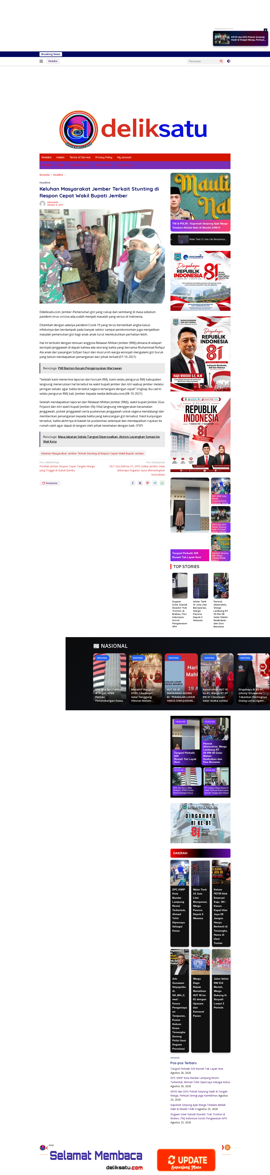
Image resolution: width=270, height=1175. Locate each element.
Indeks (60, 157)
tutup (51, 1145)
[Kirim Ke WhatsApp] (162, 483)
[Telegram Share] (155, 483)
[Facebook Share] (133, 483)
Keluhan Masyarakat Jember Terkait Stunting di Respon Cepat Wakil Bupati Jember (92, 453)
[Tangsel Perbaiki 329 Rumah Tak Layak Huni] (189, 504)
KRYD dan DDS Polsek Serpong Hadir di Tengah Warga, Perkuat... (248, 38)
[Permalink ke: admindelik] (42, 203)
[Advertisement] (110, 25)
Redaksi (52, 61)
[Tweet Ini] (140, 483)
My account (124, 157)
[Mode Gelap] (229, 61)
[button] (221, 61)
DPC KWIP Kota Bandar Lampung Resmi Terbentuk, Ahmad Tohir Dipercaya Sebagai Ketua (179, 910)
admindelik (52, 202)
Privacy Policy (104, 157)
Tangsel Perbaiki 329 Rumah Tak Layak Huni (196, 1068)
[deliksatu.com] (135, 129)
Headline (44, 182)
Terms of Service (80, 157)
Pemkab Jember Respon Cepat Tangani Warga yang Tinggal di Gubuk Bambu (67, 466)
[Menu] (41, 61)
